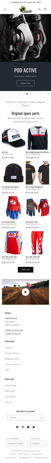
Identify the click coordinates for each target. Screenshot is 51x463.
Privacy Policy (11, 353)
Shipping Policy (12, 359)
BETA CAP (5, 152)
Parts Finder (10, 385)
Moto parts (10, 396)
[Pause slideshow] (48, 94)
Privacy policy (37, 454)
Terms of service (11, 458)
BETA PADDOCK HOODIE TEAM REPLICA (37, 152)
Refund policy (24, 454)
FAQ (7, 370)
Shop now (25, 83)
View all (26, 269)
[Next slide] (31, 94)
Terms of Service (13, 364)
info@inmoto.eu (13, 333)
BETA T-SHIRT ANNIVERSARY (34, 187)
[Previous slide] (20, 94)
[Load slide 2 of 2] (27, 93)
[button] (5, 9)
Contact (8, 348)
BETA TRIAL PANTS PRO (33, 257)
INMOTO (19, 451)
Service (8, 402)
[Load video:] (25, 292)
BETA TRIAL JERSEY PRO (9, 257)
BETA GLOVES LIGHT (32, 222)
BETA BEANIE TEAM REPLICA (10, 187)
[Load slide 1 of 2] (24, 93)
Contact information (41, 458)
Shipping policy (25, 458)
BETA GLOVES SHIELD (8, 222)
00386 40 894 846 (14, 330)
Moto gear (10, 391)
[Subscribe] (41, 418)
